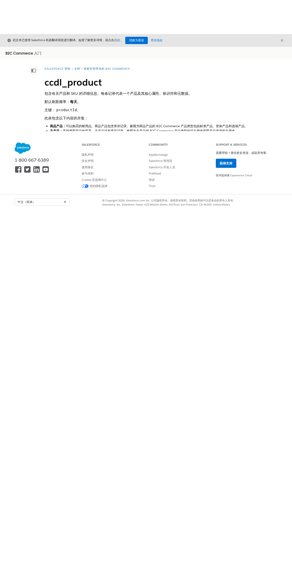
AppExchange (158, 155)
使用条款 (88, 167)
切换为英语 (136, 40)
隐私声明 (88, 155)
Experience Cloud (241, 175)
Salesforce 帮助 (57, 68)
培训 (152, 180)
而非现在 (157, 40)
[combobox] (42, 202)
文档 (77, 68)
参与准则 (88, 173)
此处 (117, 40)
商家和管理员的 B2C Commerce (107, 68)
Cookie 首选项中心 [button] (94, 180)
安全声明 (88, 161)
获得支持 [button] (226, 163)
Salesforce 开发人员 (162, 167)
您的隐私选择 (98, 186)
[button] (42, 202)
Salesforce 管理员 (160, 161)
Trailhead (155, 173)
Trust (152, 186)
